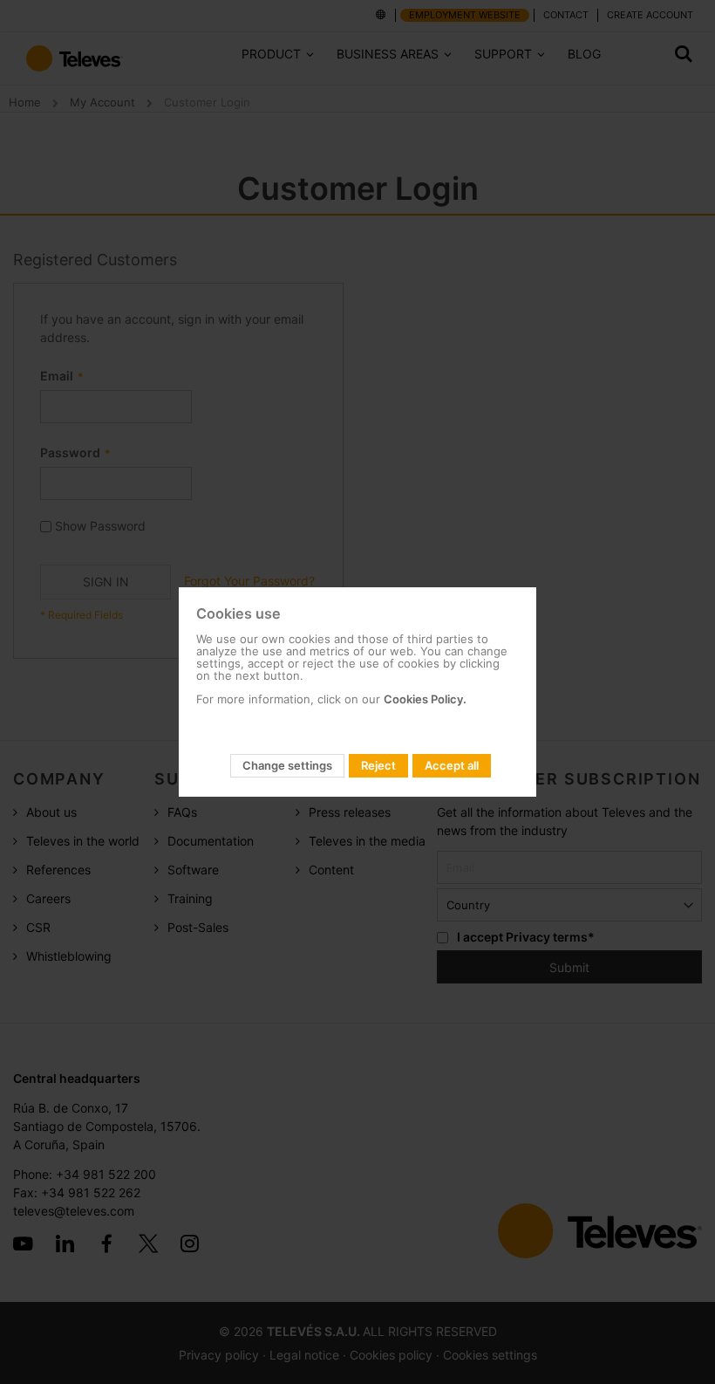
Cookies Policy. (425, 699)
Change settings (287, 765)
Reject (378, 765)
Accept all (452, 765)
